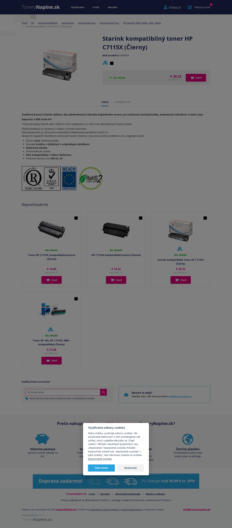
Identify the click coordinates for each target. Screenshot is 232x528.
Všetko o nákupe (155, 493)
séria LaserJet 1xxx (109, 22)
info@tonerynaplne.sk (196, 509)
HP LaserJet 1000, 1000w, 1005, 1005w (142, 22)
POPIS (105, 102)
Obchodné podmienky (127, 493)
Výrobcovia (77, 7)
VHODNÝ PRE (122, 102)
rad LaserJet (67, 22)
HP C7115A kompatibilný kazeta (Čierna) (116, 255)
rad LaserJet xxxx (87, 22)
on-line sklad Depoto (131, 509)
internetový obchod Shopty (104, 509)
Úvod (24, 22)
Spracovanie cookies (100, 458)
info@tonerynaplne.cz (180, 396)
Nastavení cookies (154, 509)
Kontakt (113, 7)
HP (32, 22)
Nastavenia (130, 467)
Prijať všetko (101, 467)
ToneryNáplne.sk (65, 509)
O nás (96, 7)
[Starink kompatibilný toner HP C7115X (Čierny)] (59, 64)
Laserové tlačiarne (47, 22)
